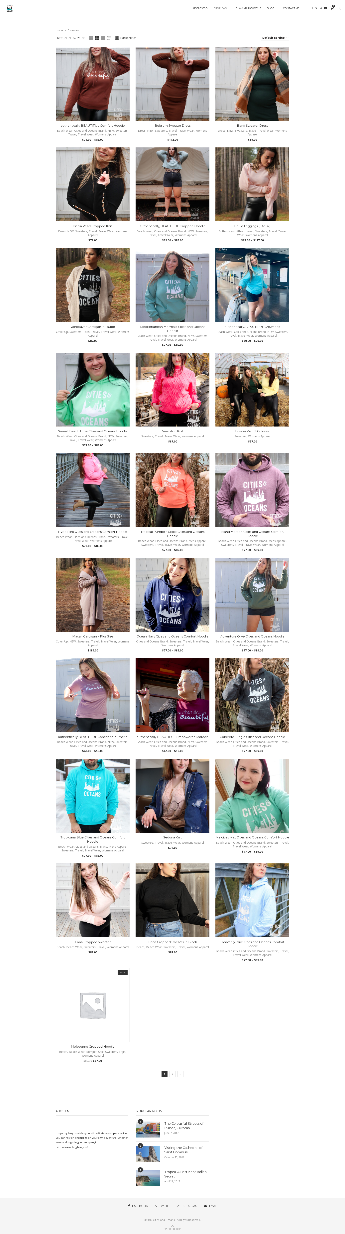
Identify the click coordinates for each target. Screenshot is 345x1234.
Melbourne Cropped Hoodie (93, 1046)
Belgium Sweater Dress (172, 125)
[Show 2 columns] (91, 38)
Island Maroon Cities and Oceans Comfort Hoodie (252, 534)
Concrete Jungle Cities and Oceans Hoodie (252, 737)
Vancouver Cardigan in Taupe (92, 327)
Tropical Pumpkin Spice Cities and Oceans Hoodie (172, 534)
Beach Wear (65, 130)
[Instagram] (321, 8)
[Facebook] (312, 8)
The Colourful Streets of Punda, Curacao (183, 1126)
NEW (111, 130)
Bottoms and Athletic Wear (236, 231)
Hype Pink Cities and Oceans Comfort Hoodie (92, 532)
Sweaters (122, 130)
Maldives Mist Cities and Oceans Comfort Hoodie (252, 837)
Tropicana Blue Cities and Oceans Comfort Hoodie (92, 839)
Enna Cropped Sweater (93, 942)
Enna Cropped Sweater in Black (172, 942)
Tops (86, 332)
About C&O (200, 8)
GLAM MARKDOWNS (248, 8)
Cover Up (62, 332)
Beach (61, 947)
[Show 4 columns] (103, 38)
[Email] (325, 8)
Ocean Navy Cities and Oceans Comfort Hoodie (172, 636)
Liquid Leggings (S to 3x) (252, 226)
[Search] (339, 8)
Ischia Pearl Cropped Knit (92, 226)
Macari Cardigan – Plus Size (92, 636)
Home (59, 30)
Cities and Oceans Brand (90, 130)
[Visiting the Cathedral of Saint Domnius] (148, 1154)
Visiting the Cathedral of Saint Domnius (183, 1150)
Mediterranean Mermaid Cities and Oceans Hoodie (172, 329)
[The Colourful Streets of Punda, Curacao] (148, 1130)
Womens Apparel (106, 134)
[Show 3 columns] (97, 38)
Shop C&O (220, 8)
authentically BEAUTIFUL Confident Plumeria (92, 737)
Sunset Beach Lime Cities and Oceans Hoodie (92, 431)
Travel (72, 134)
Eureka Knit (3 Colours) (252, 431)
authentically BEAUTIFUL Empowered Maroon (172, 737)
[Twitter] (316, 8)
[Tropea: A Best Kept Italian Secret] (148, 1178)
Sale (101, 1052)
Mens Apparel (197, 541)
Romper (91, 1052)
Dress (142, 130)
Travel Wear (85, 134)
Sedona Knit (172, 837)
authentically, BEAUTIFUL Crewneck (252, 327)
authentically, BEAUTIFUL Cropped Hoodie (172, 226)
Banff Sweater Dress (252, 125)
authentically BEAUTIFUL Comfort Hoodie (92, 125)
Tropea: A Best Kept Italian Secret (185, 1174)
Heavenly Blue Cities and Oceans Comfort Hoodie (252, 944)
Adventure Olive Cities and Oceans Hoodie (252, 636)
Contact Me (291, 8)
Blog (270, 8)
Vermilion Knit (172, 431)
